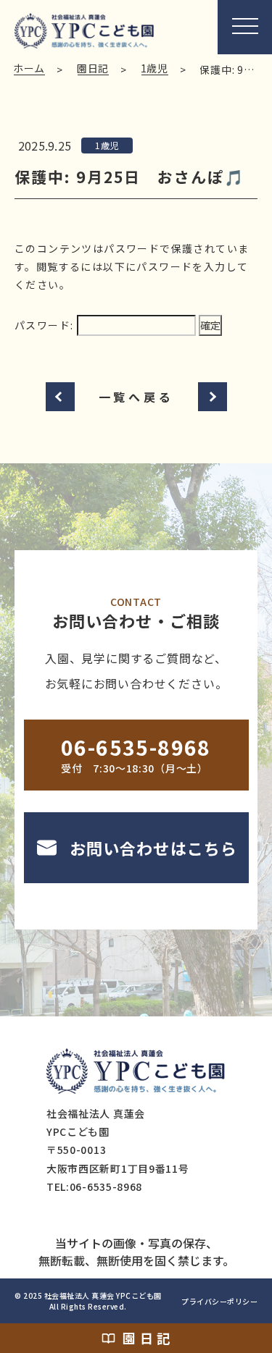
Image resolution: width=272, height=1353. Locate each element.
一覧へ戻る (136, 396)
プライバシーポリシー (219, 1301)
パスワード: (46, 325)
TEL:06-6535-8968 (94, 1186)
